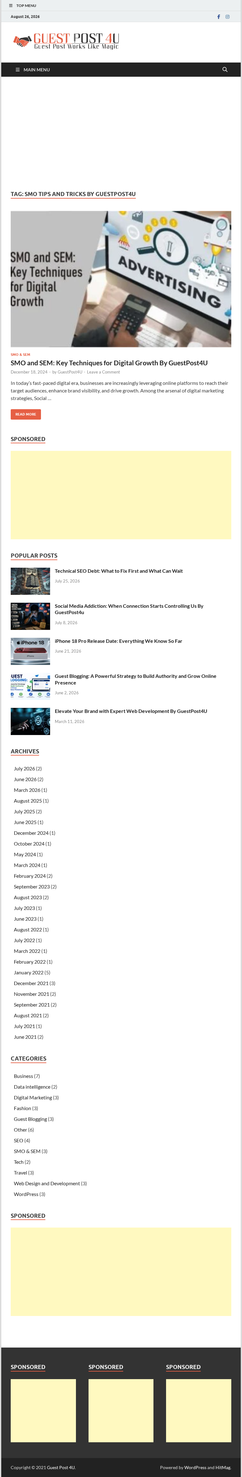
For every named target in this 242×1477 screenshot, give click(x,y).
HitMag (223, 1467)
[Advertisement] (121, 133)
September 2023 (32, 886)
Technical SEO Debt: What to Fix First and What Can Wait (119, 571)
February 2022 (30, 962)
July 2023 (24, 908)
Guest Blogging (30, 1119)
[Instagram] (227, 16)
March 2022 (27, 951)
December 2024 (31, 833)
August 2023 (28, 897)
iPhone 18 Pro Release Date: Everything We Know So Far (118, 641)
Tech (19, 1162)
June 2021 (25, 1037)
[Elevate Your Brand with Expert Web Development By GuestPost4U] (30, 712)
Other (20, 1130)
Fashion (22, 1108)
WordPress (26, 1194)
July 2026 (24, 768)
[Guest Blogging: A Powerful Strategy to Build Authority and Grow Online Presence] (30, 676)
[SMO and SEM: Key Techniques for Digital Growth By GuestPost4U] (121, 279)
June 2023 (25, 919)
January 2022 (28, 972)
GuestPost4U (70, 371)
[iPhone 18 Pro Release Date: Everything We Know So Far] (30, 641)
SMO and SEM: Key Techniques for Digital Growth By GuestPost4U (109, 363)
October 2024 (29, 843)
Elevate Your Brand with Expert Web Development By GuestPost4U (131, 711)
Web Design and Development (47, 1183)
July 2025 (24, 811)
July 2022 (24, 940)
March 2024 (27, 865)
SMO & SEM (20, 354)
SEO (18, 1140)
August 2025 (28, 801)
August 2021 (28, 1015)
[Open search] (225, 70)
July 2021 (24, 1026)
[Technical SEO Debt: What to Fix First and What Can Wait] (30, 571)
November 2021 (31, 994)
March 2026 (27, 790)
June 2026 (25, 779)
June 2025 (25, 822)
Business (23, 1076)
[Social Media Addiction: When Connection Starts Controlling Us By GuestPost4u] (30, 606)
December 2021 (31, 983)
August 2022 (28, 929)
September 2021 (32, 1005)
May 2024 (25, 854)
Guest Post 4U (61, 1467)
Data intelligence (32, 1087)
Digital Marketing (33, 1097)
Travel (20, 1172)
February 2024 (30, 876)
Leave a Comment (103, 371)
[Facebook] (218, 16)
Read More (23, 412)
